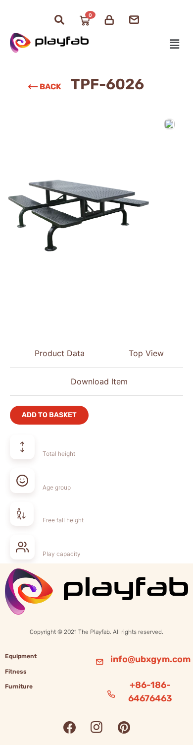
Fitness (16, 671)
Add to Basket (49, 415)
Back (50, 86)
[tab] (57, 353)
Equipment (21, 656)
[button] (174, 44)
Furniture (19, 686)
